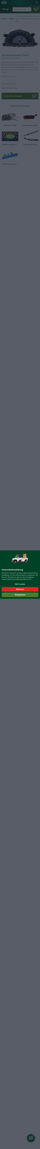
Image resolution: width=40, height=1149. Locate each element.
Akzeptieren (20, 595)
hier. (30, 579)
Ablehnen (20, 589)
